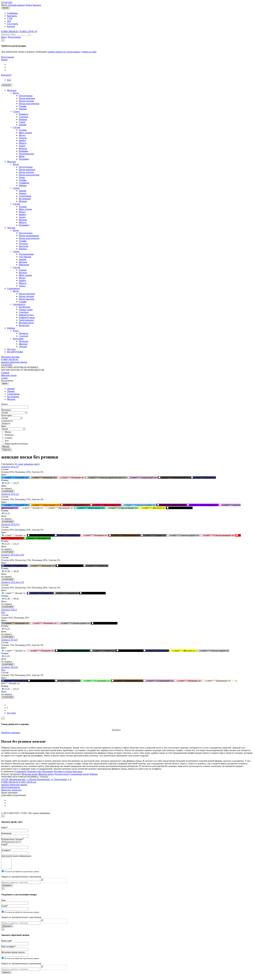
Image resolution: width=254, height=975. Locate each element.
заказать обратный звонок (14, 362)
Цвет (3, 426)
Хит (6, 440)
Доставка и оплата (63, 771)
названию (29, 464)
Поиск (29, 5)
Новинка (9, 435)
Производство (34, 771)
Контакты (12, 16)
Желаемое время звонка (13, 952)
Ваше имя (6, 940)
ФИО (4, 827)
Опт (9, 21)
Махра (7, 432)
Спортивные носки (79, 774)
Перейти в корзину (10, 732)
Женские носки (46, 774)
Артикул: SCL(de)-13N (12, 555)
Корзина (37, 5)
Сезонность (7, 420)
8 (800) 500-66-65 (9, 31)
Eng (9, 80)
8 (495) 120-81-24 (28, 31)
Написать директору (11, 790)
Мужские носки (30, 774)
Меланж (11, 399)
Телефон (6, 850)
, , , (36, 779)
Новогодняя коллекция (16, 443)
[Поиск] (30, 34)
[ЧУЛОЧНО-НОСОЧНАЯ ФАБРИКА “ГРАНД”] (6, 2)
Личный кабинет (16, 5)
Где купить (12, 23)
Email (4, 844)
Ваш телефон (8, 946)
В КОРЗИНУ (7, 491)
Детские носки (61, 774)
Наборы (94, 774)
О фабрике (12, 13)
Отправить (7, 885)
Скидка (8, 438)
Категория (6, 415)
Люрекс (11, 391)
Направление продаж (12, 839)
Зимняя (10, 388)
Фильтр (5, 446)
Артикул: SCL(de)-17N (12, 582)
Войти (4, 59)
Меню (4, 383)
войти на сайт (89, 51)
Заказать (6, 972)
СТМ (9, 18)
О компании (20, 771)
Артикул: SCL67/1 (10, 524)
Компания (6, 833)
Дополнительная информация (16, 856)
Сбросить (6, 450)
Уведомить (7, 926)
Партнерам (47, 771)
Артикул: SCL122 (10, 494)
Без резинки (13, 396)
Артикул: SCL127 (10, 466)
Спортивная (13, 394)
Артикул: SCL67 (9, 640)
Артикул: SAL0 (9, 609)
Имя (3, 900)
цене (20, 464)
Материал (6, 410)
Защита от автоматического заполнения (21, 876)
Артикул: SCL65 (9, 667)
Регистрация (7, 57)
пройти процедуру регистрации (64, 51)
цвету (37, 464)
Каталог (11, 26)
